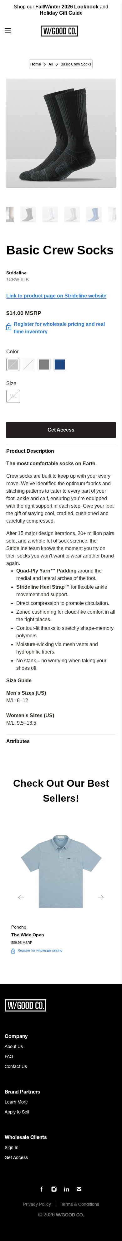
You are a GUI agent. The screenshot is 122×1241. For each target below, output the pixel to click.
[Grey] (44, 364)
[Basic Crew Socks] (61, 133)
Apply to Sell (17, 1112)
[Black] (12, 364)
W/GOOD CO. (70, 1215)
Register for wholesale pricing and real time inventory (59, 327)
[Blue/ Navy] (59, 364)
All (50, 64)
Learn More (16, 1102)
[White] (28, 364)
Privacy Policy (37, 1205)
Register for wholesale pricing (40, 950)
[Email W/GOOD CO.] (79, 1191)
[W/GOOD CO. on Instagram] (54, 1191)
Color (12, 351)
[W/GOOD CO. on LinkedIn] (66, 1191)
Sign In (11, 1148)
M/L (13, 396)
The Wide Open (27, 934)
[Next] (101, 897)
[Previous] (21, 897)
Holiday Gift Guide (61, 13)
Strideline (16, 272)
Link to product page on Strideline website (56, 295)
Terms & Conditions (80, 1205)
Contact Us (16, 1067)
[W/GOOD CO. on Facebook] (41, 1191)
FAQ (9, 1057)
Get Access (61, 429)
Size (11, 383)
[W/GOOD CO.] (59, 31)
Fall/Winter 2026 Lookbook (67, 6)
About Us (14, 1047)
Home (35, 64)
